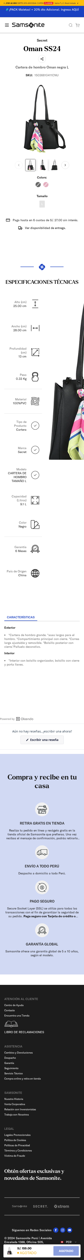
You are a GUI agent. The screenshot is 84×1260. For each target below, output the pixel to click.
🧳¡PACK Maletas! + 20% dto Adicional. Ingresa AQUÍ (42, 9)
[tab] (20, 617)
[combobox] (69, 1242)
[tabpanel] (42, 660)
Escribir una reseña (46, 740)
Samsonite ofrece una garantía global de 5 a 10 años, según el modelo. (42, 953)
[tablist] (42, 617)
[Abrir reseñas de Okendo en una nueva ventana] (16, 719)
